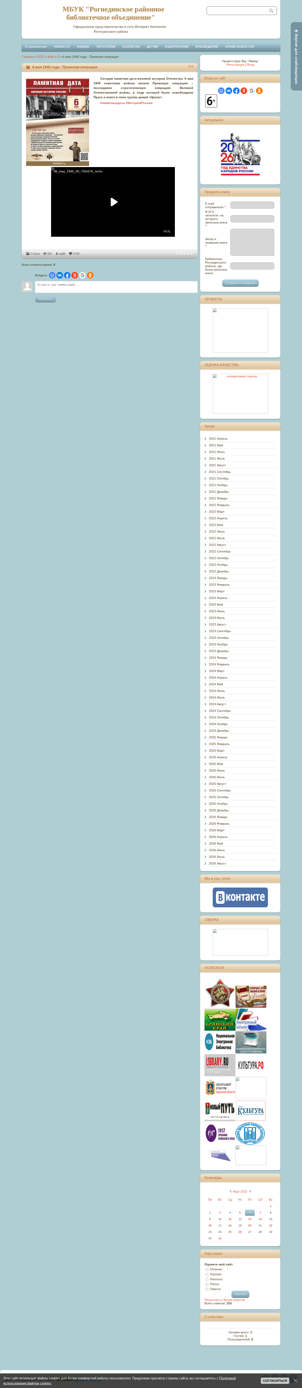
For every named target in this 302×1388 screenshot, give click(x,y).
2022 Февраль (219, 505)
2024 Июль (217, 697)
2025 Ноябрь (218, 803)
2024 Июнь (217, 691)
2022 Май (216, 525)
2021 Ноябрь (218, 485)
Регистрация (235, 64)
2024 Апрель (218, 677)
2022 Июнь (217, 531)
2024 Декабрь (219, 730)
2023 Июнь (217, 611)
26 (240, 1232)
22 (270, 1225)
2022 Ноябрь (218, 564)
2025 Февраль (219, 744)
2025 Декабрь (219, 810)
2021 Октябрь (219, 478)
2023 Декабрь (219, 651)
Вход (250, 64)
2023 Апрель (218, 598)
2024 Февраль (219, 664)
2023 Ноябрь (218, 644)
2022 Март (216, 511)
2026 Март (216, 830)
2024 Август (217, 704)
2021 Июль (217, 458)
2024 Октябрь (219, 717)
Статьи (35, 253)
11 (230, 1219)
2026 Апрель (218, 837)
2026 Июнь (217, 850)
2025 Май (216, 764)
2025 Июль (217, 777)
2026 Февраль (219, 823)
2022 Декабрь (219, 571)
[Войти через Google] (82, 275)
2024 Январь (218, 657)
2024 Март (216, 671)
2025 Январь (218, 737)
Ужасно (215, 1289)
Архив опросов (234, 1299)
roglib (62, 253)
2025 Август (217, 783)
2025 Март (216, 750)
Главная (28, 56)
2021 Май (216, 445)
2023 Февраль (219, 584)
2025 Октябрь (219, 797)
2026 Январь (218, 817)
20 (249, 1225)
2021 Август (217, 465)
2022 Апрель (218, 518)
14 (260, 1219)
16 (210, 1225)
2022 (40, 56)
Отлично (216, 1269)
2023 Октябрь (219, 637)
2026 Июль (217, 857)
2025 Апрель (218, 757)
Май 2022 (240, 1191)
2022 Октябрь (219, 558)
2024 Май (216, 684)
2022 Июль (217, 538)
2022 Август (217, 545)
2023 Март (216, 591)
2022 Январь (218, 498)
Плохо (214, 1284)
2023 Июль (217, 618)
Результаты (213, 1299)
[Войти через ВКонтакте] (59, 275)
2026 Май (216, 843)
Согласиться (275, 1380)
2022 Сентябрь (220, 551)
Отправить (45, 298)
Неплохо (216, 1279)
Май (51, 56)
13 (249, 1219)
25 (229, 1232)
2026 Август (217, 863)
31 (220, 1238)
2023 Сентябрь (220, 631)
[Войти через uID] (52, 275)
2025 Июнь (217, 770)
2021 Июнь (217, 452)
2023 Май (216, 604)
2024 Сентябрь (220, 710)
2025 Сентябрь (220, 790)
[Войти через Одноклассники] (90, 275)
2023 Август (217, 624)
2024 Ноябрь (218, 724)
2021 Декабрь (219, 491)
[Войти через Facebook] (67, 275)
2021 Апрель (218, 438)
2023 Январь (218, 578)
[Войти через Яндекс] (74, 275)
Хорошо (216, 1274)
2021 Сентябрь (220, 472)
